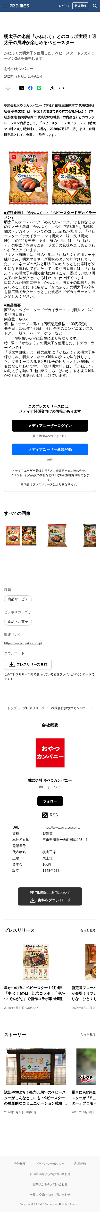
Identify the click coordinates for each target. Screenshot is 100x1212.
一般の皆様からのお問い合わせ (50, 1194)
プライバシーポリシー (50, 1164)
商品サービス (18, 599)
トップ (12, 708)
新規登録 (80, 6)
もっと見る (88, 930)
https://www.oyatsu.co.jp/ (23, 643)
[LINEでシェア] (39, 88)
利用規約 (80, 1164)
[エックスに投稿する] (21, 88)
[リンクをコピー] (61, 88)
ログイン (64, 6)
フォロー (50, 801)
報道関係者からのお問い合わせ (50, 1174)
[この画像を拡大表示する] (21, 535)
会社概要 (20, 1164)
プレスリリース (34, 708)
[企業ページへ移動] (50, 754)
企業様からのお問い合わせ (50, 1184)
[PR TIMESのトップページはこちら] (19, 6)
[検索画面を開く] (95, 6)
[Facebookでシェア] (30, 88)
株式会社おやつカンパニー (70, 708)
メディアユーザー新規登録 (50, 449)
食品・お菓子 (18, 622)
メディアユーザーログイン (50, 426)
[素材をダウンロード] (53, 88)
